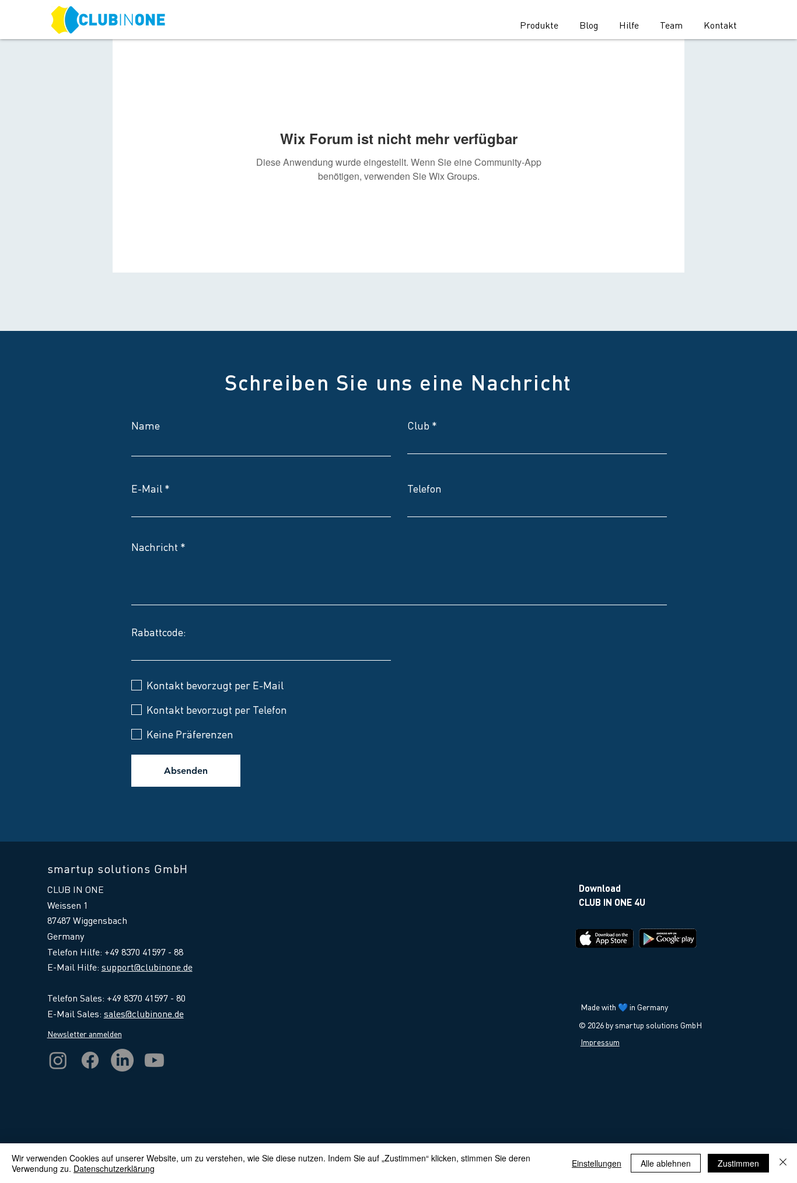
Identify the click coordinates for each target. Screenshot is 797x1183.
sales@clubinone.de (144, 1013)
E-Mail (146, 488)
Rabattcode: (158, 632)
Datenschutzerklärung (114, 1168)
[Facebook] (90, 1060)
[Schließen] (783, 1163)
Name (145, 425)
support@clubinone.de (147, 967)
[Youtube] (154, 1060)
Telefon (424, 488)
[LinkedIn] (122, 1060)
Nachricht (154, 547)
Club (418, 425)
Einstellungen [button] (596, 1163)
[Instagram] (58, 1060)
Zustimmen (738, 1163)
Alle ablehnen (666, 1163)
